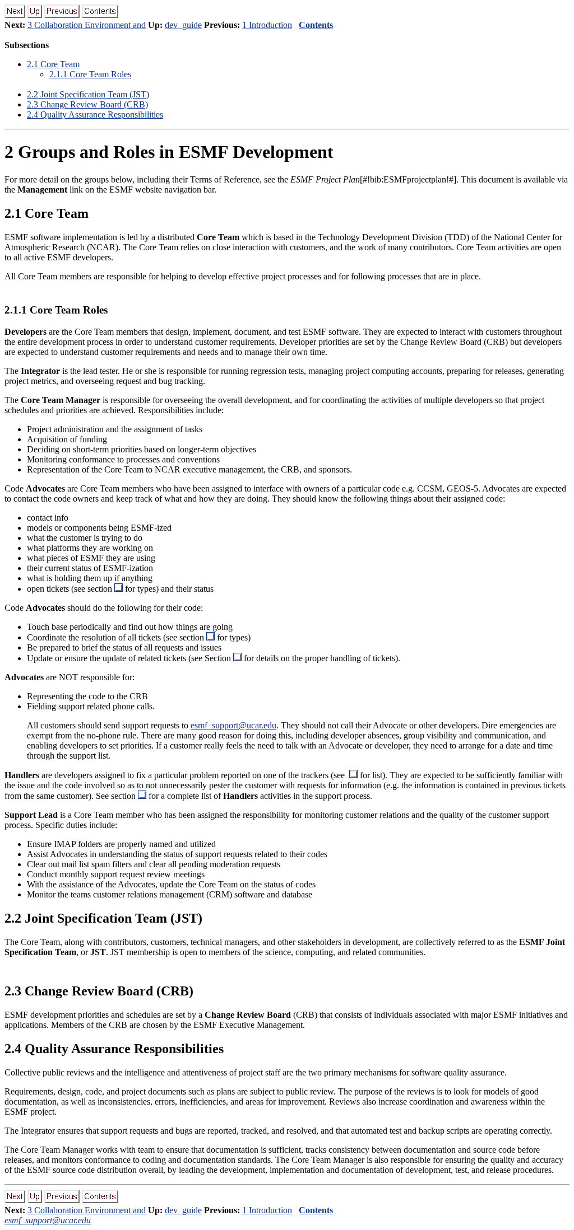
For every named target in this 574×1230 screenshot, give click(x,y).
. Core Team (53, 64)
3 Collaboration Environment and (86, 25)
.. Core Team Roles (90, 74)
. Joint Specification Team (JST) (88, 94)
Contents (316, 25)
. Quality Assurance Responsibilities (95, 114)
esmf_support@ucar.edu (233, 725)
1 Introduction (267, 25)
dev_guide (183, 25)
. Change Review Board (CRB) (87, 104)
